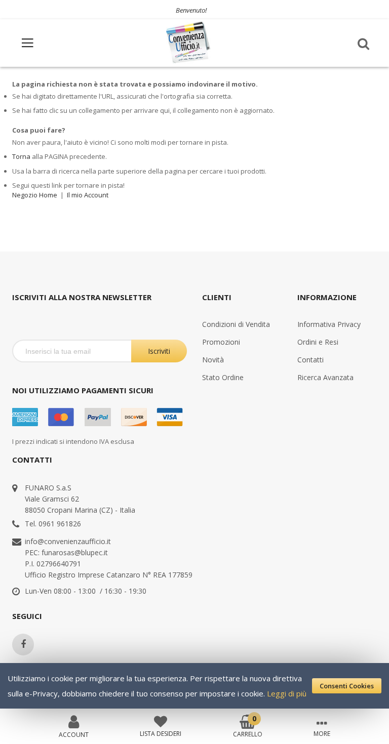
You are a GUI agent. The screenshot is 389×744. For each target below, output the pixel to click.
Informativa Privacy (329, 324)
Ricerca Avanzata (325, 377)
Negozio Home (34, 194)
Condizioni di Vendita (236, 324)
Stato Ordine (223, 377)
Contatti (310, 359)
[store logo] (189, 43)
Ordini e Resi (317, 342)
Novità (213, 359)
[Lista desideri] (160, 720)
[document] (194, 686)
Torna (21, 156)
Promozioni (221, 342)
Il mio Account (87, 194)
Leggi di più (286, 693)
